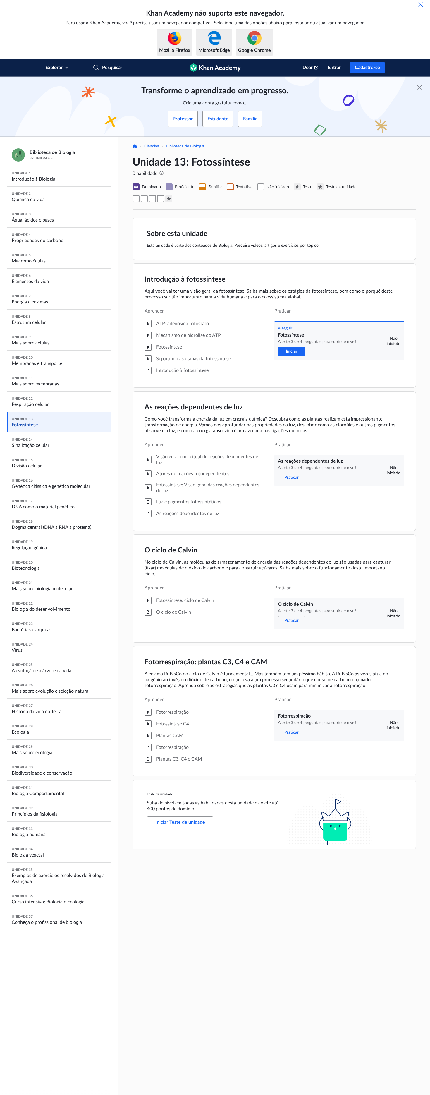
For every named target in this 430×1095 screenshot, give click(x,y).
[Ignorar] (420, 4)
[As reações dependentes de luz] (144, 198)
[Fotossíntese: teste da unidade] (168, 198)
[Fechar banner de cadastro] (419, 87)
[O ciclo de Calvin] (152, 198)
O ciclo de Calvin (171, 550)
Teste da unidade (160, 794)
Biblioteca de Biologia (185, 146)
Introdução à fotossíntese (185, 279)
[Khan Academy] (215, 67)
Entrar (334, 67)
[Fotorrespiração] (160, 198)
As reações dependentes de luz (194, 407)
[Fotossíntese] (136, 198)
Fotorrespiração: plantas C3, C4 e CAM (206, 662)
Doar (307, 67)
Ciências (151, 146)
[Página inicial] (135, 147)
